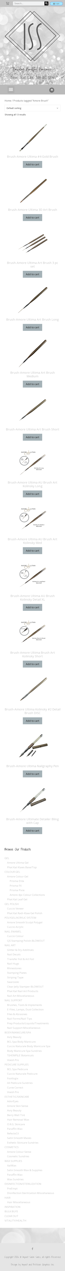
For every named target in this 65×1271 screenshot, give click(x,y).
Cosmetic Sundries (18, 1156)
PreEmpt (12, 1188)
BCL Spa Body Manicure (21, 1041)
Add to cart (32, 164)
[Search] (46, 3)
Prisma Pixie (17, 890)
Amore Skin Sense (17, 1106)
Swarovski (13, 982)
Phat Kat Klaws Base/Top (22, 867)
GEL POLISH (12, 904)
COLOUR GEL (12, 872)
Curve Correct (15, 1087)
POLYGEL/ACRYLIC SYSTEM (20, 917)
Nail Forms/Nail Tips (19, 1018)
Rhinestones (14, 968)
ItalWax (11, 1165)
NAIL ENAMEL (13, 931)
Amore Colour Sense (19, 1151)
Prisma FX (16, 885)
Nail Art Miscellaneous (20, 995)
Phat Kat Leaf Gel (17, 899)
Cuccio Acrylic (15, 927)
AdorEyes (12, 1101)
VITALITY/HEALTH (15, 1220)
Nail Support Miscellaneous (23, 1028)
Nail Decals (14, 954)
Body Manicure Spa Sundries (24, 1051)
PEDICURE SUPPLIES (17, 1064)
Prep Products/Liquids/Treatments (28, 1023)
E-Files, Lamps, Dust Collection (25, 1009)
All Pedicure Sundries (20, 1083)
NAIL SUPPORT (13, 1000)
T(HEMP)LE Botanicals (20, 1055)
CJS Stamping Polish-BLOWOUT (26, 940)
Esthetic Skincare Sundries (22, 1142)
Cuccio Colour (15, 936)
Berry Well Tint (16, 1115)
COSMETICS (12, 1147)
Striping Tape (15, 977)
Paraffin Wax (15, 1128)
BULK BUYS (11, 1211)
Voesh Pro (13, 1060)
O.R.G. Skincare (16, 1124)
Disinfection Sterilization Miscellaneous (30, 1193)
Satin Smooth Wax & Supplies (24, 1170)
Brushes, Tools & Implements (24, 1005)
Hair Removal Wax (18, 1119)
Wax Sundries (15, 1179)
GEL (7, 858)
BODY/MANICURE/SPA (18, 1032)
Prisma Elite (17, 881)
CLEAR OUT (11, 1216)
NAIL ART (10, 945)
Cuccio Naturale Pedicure (22, 1073)
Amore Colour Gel (17, 876)
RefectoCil (13, 1133)
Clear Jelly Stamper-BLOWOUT (25, 986)
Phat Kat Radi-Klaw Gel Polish (24, 913)
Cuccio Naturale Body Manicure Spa (28, 1046)
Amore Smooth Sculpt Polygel (24, 922)
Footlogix (12, 1078)
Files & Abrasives (17, 1014)
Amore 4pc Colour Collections (27, 895)
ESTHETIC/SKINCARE (17, 1096)
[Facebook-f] (32, 1249)
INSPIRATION (12, 1207)
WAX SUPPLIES (13, 1161)
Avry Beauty (14, 1037)
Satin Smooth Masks (19, 1138)
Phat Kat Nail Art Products (22, 991)
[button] (11, 89)
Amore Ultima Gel (18, 862)
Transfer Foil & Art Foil (20, 959)
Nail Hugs (13, 963)
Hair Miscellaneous (18, 1202)
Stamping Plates (17, 972)
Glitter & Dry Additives (20, 950)
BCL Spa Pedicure (17, 1069)
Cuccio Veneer (15, 908)
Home (8, 100)
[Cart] (7, 3)
